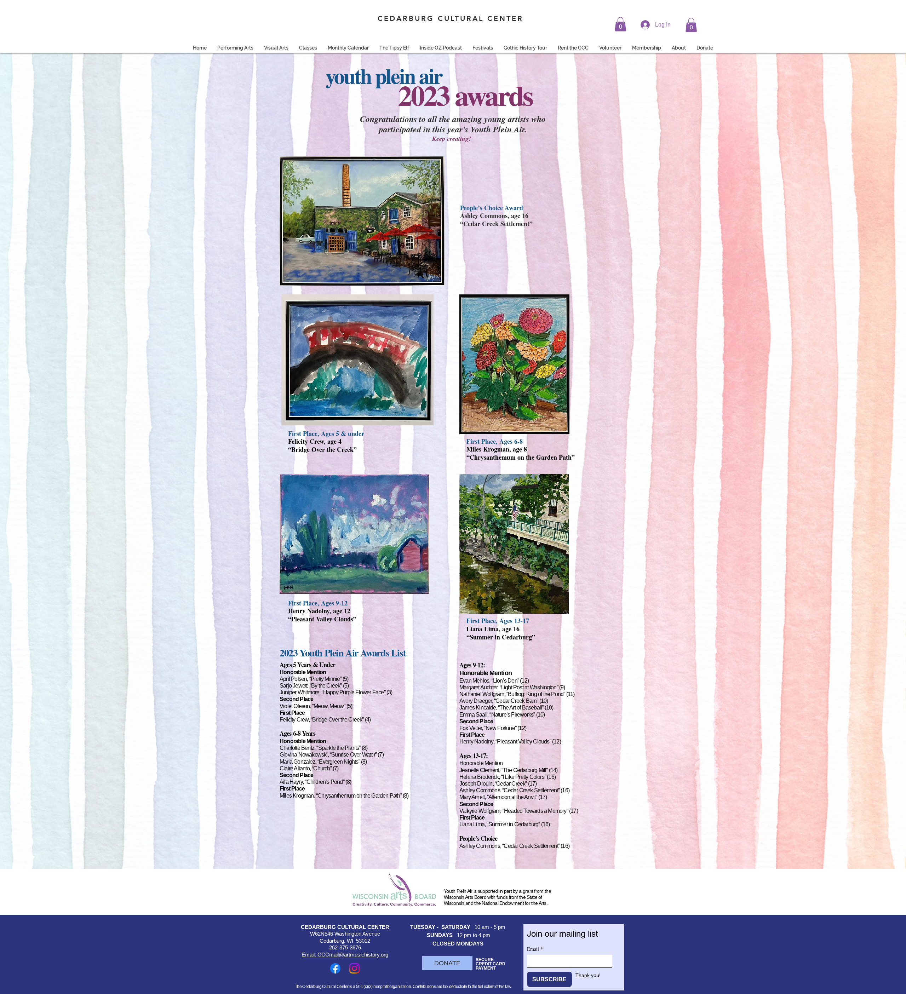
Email (535, 949)
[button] (620, 24)
